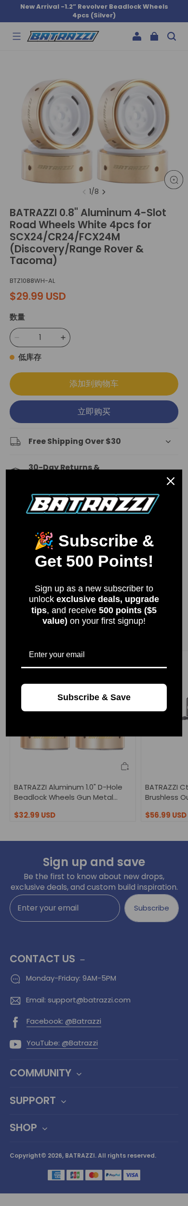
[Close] (170, 481)
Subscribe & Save (94, 697)
